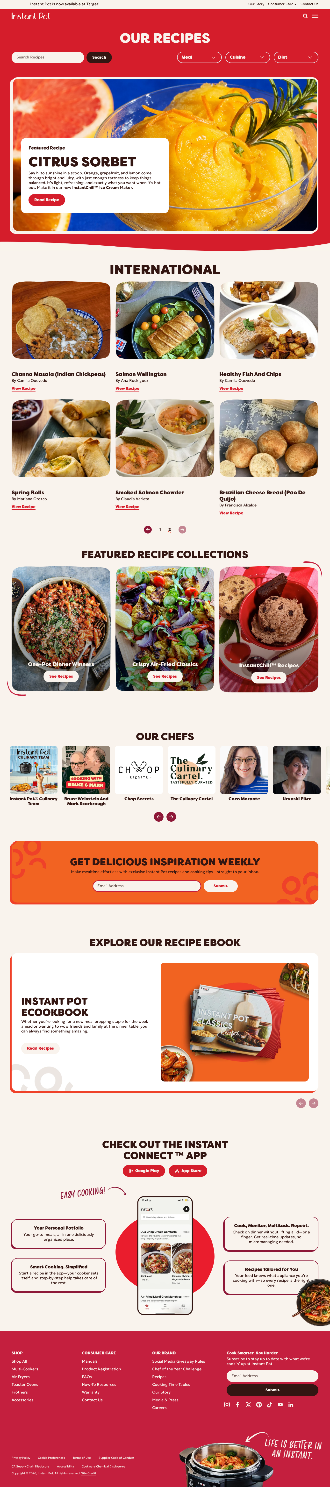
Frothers (20, 1393)
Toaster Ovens (25, 1385)
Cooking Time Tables (171, 1385)
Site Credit (88, 1473)
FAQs (87, 1377)
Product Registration (101, 1369)
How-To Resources (99, 1385)
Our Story (161, 1393)
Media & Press (165, 1400)
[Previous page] (148, 530)
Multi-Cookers (25, 1369)
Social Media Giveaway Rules (178, 1362)
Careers (159, 1408)
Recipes (159, 1377)
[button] (305, 16)
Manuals (90, 1362)
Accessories (22, 1400)
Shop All (19, 1362)
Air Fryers (21, 1377)
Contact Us (92, 1400)
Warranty (91, 1393)
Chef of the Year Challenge (176, 1369)
